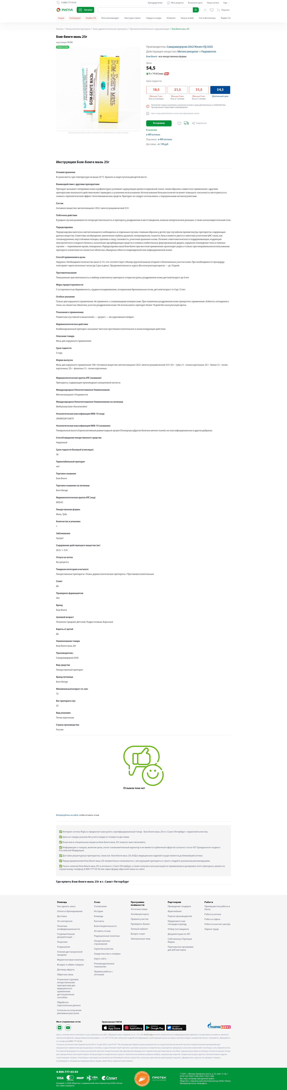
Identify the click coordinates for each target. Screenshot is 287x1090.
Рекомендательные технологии (104, 965)
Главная (59, 29)
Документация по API (179, 934)
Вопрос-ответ (138, 934)
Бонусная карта (195, 3)
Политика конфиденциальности (68, 927)
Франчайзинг (175, 911)
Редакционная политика (107, 936)
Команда (98, 916)
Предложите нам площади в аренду (177, 923)
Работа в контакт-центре (217, 924)
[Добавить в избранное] (179, 123)
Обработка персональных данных (69, 1004)
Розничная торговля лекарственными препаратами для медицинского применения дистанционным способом (67, 988)
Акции (61, 18)
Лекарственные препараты (77, 29)
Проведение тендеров (179, 906)
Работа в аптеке (212, 914)
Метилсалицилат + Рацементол (196, 51)
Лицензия (62, 942)
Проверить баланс (140, 924)
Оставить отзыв (102, 931)
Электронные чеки (140, 939)
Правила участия (139, 919)
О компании (100, 906)
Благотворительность (105, 926)
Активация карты (140, 914)
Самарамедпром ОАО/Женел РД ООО (190, 47)
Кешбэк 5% (91, 18)
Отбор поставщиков (178, 929)
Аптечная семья (139, 909)
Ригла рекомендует (110, 18)
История (98, 911)
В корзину (159, 123)
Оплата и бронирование (70, 911)
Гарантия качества (103, 949)
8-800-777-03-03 (67, 1072)
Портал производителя (180, 916)
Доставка (62, 916)
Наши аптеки (213, 3)
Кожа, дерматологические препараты (109, 29)
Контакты (99, 921)
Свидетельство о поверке (107, 954)
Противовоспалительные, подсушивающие (149, 29)
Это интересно (64, 921)
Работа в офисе (212, 919)
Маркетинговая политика (70, 960)
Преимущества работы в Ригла (217, 908)
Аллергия (171, 18)
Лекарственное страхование (102, 942)
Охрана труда (211, 929)
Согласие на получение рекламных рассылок (69, 1012)
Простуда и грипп (132, 18)
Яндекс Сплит (227, 18)
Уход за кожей (187, 18)
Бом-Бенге (151, 56)
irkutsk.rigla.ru (149, 1035)
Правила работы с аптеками (103, 973)
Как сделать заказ (66, 906)
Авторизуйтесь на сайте (67, 815)
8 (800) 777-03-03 (74, 1041)
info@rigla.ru (202, 1083)
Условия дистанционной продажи (70, 953)
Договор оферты (66, 970)
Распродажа (75, 18)
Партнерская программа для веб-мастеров (180, 948)
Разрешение (63, 947)
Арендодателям (155, 3)
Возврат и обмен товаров (70, 965)
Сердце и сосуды (153, 18)
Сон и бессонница (207, 18)
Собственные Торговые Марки (180, 940)
